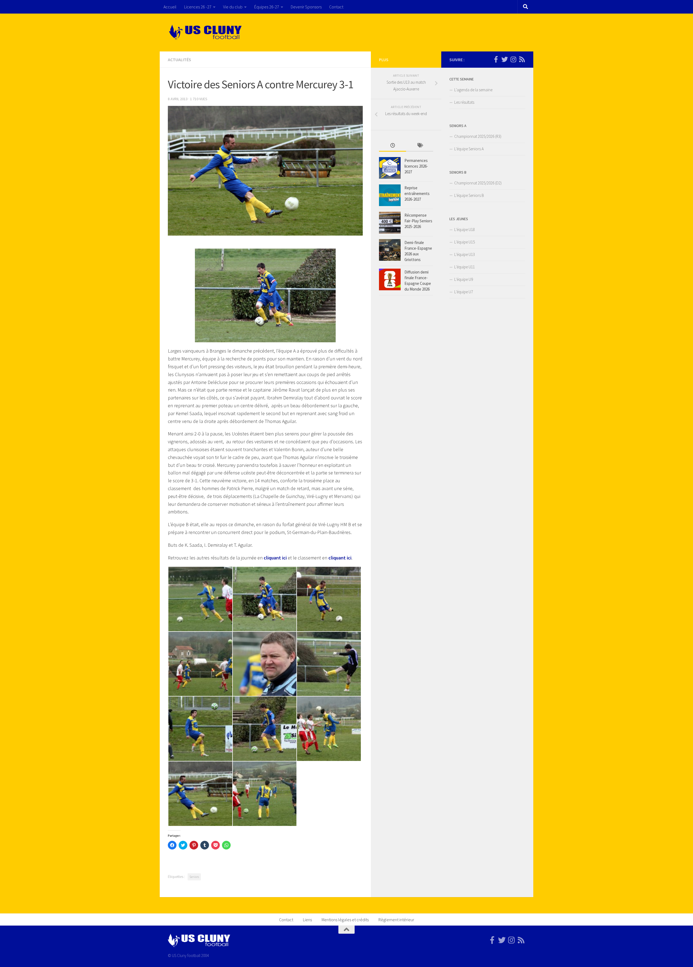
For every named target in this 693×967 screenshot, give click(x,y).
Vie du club (233, 6)
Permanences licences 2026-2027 (416, 166)
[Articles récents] (392, 146)
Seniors (194, 877)
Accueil (170, 6)
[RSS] (522, 59)
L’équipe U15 (464, 242)
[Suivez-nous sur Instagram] (513, 59)
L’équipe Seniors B (469, 195)
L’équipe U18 (464, 229)
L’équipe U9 (463, 279)
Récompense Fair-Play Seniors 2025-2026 (418, 221)
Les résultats (464, 102)
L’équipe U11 (464, 266)
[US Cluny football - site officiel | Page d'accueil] (206, 32)
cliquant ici (275, 558)
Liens (307, 919)
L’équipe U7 (463, 291)
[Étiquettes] (419, 146)
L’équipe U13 (464, 254)
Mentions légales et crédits (345, 919)
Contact (336, 6)
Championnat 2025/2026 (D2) (478, 182)
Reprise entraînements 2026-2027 (417, 193)
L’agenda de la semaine (473, 89)
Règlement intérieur (396, 919)
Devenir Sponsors (306, 6)
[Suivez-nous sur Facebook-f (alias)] (496, 59)
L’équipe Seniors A (469, 148)
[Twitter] (504, 59)
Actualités (179, 59)
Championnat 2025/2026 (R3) (477, 136)
